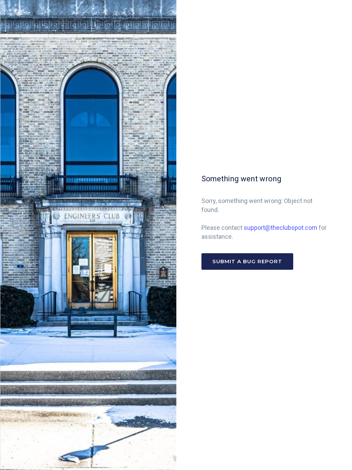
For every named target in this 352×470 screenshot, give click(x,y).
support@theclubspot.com (280, 227)
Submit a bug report (247, 261)
